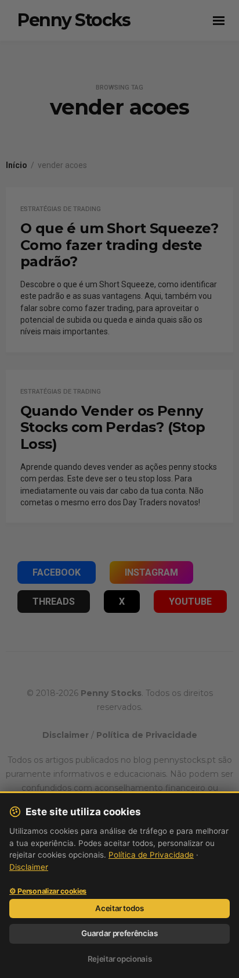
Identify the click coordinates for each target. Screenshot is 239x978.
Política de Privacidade (151, 854)
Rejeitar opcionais (120, 958)
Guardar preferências (119, 933)
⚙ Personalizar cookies (47, 891)
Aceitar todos (119, 908)
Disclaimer (28, 867)
